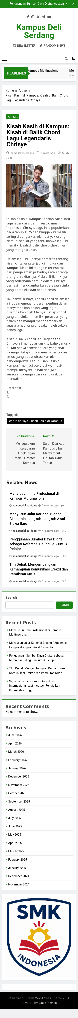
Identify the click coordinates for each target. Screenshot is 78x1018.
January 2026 (17, 768)
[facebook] (28, 17)
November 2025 (18, 785)
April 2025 (15, 843)
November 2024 (18, 884)
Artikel (13, 117)
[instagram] (32, 17)
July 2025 (14, 818)
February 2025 (17, 859)
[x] (38, 17)
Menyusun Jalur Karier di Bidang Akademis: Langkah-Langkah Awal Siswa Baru (37, 519)
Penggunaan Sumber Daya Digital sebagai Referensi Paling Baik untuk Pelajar (37, 3)
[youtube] (49, 17)
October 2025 (17, 793)
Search (11, 597)
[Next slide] (73, 3)
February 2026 (17, 760)
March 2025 (16, 851)
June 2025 (15, 826)
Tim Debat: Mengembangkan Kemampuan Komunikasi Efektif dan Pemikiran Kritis (38, 569)
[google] (43, 17)
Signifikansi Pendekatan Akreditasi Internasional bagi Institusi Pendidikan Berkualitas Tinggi (34, 685)
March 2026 (16, 751)
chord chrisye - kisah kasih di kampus (35, 421)
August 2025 (16, 810)
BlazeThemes (48, 1002)
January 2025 (17, 868)
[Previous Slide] (67, 3)
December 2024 (18, 876)
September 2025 (19, 801)
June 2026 (15, 735)
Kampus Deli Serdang (39, 31)
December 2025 (18, 776)
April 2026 (15, 743)
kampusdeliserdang (22, 153)
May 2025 (14, 834)
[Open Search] (66, 58)
